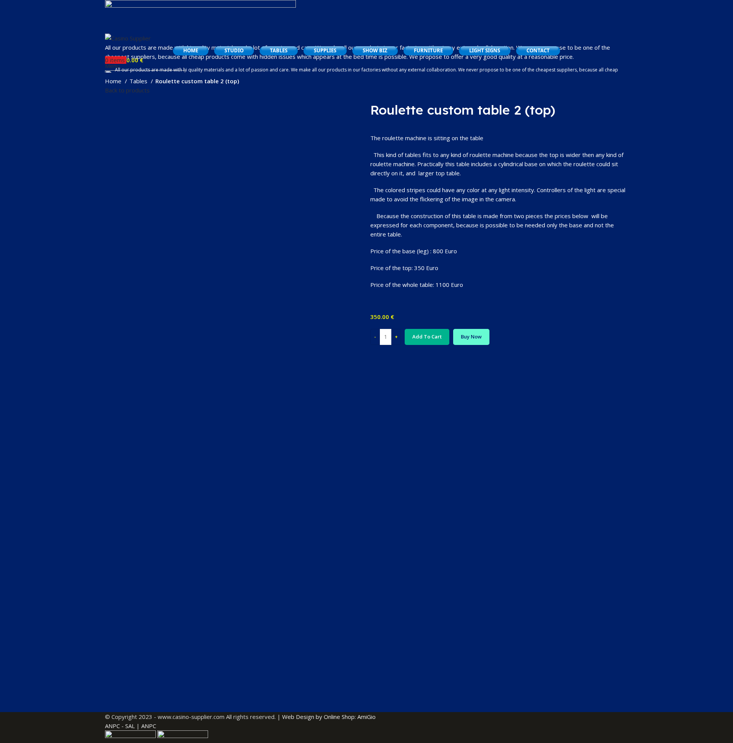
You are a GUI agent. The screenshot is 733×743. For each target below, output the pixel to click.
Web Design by (302, 716)
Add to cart (427, 336)
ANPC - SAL (120, 726)
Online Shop (339, 716)
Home (114, 81)
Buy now (471, 336)
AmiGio (366, 716)
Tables (139, 81)
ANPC (148, 726)
